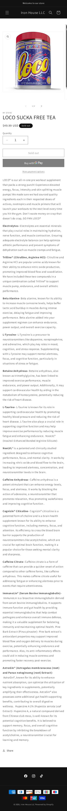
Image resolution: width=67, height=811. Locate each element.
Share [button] (10, 750)
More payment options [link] (33, 171)
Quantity (7, 133)
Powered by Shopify (44, 804)
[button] (7, 13)
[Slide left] (26, 106)
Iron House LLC (28, 804)
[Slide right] (41, 106)
